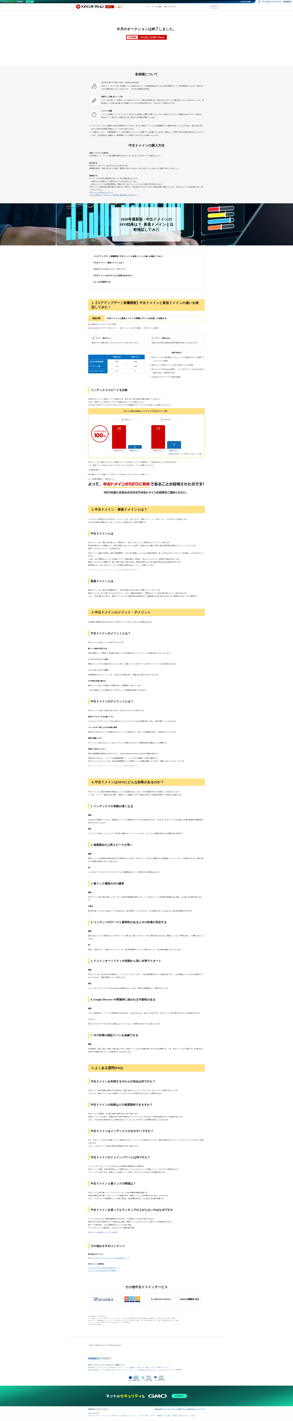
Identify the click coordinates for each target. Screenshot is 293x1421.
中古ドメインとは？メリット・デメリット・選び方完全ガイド (107, 1258)
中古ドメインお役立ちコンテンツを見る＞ (103, 1232)
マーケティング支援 (143, 1415)
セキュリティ (132, 1415)
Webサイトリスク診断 (143, 1367)
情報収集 (159, 1415)
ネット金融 (167, 1415)
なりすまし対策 (163, 1370)
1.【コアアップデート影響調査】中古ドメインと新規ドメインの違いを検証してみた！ (128, 256)
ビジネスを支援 (122, 1415)
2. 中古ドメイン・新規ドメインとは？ (108, 263)
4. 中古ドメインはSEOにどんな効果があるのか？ (113, 275)
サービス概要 (156, 7)
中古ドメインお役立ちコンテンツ (101, 192)
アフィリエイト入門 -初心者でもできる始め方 (102, 1270)
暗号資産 (174, 1415)
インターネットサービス (94, 1415)
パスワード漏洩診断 (129, 1367)
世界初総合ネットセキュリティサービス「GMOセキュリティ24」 (105, 1367)
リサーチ (152, 1415)
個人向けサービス (183, 1415)
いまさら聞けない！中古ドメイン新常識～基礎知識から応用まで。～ (114, 195)
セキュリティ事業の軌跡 (175, 1369)
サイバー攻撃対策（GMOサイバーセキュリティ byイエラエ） (117, 1370)
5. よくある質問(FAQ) (102, 282)
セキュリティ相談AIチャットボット (160, 1367)
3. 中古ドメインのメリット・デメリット (109, 269)
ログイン (214, 7)
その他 (192, 1415)
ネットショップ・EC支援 (109, 1415)
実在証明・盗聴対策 (93, 1370)
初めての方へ (169, 7)
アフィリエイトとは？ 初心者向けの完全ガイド (102, 1268)
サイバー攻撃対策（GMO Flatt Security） (145, 1370)
